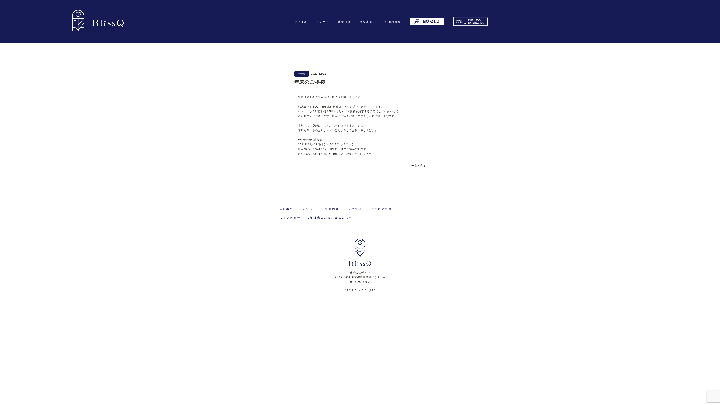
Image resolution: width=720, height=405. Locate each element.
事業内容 (344, 21)
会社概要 (300, 21)
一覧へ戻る (418, 165)
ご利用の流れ (391, 21)
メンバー (322, 21)
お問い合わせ (290, 217)
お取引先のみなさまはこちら (329, 217)
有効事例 (366, 21)
